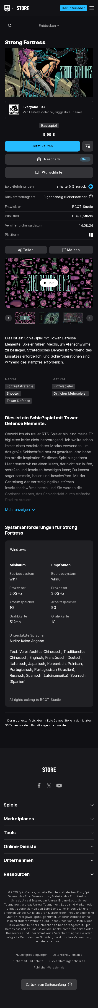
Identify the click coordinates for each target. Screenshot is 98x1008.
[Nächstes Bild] (89, 318)
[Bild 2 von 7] (49, 318)
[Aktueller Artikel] (25, 318)
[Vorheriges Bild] (8, 318)
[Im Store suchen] (10, 25)
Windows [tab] (18, 549)
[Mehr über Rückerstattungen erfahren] (91, 196)
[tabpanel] (49, 589)
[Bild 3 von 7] (73, 318)
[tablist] (49, 549)
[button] (49, 510)
